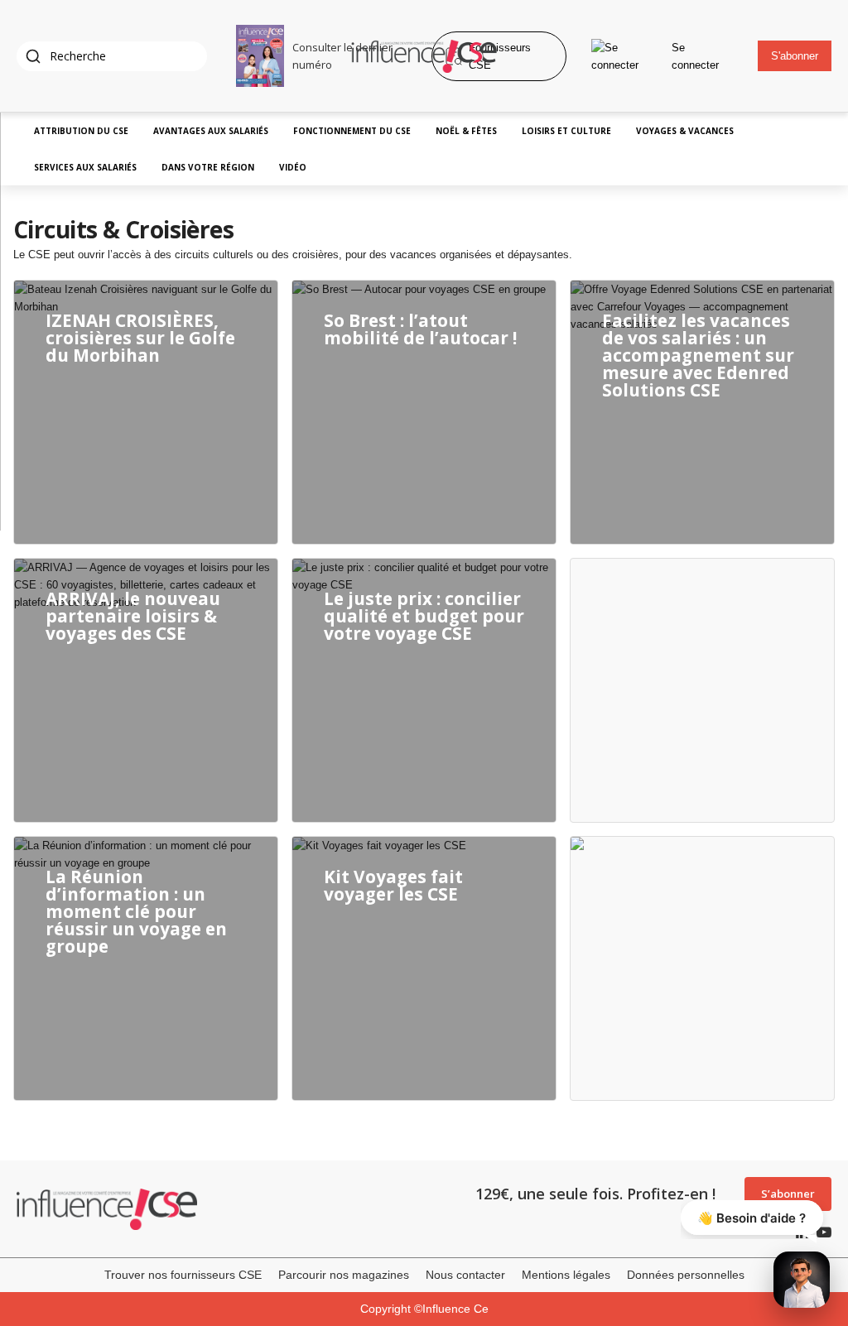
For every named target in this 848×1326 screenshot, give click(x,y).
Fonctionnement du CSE (352, 131)
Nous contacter (465, 1274)
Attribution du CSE (81, 131)
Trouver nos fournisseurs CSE (183, 1274)
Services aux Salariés (85, 167)
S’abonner (788, 1193)
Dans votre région (207, 167)
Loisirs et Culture (566, 131)
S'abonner (794, 56)
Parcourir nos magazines (343, 1274)
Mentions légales (566, 1274)
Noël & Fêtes (466, 131)
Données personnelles (685, 1274)
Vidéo (292, 167)
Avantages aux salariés (210, 131)
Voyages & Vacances (685, 131)
